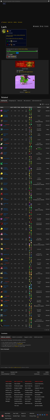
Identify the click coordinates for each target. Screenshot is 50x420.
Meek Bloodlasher (6, 199)
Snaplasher (5, 278)
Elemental (20, 22)
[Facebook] (45, 415)
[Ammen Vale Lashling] (1, 111)
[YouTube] (47, 415)
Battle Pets (10, 22)
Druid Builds (37, 394)
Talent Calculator (9, 396)
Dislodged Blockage (39, 121)
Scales (4, 264)
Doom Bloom (6, 158)
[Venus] (1, 320)
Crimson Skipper (5, 153)
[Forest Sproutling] (1, 173)
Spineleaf (5, 282)
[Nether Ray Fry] (1, 204)
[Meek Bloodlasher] (1, 199)
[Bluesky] (42, 415)
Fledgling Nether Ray (5, 168)
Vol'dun (39, 283)
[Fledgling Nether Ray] (1, 168)
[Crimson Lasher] (1, 148)
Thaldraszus (39, 130)
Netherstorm (39, 169)
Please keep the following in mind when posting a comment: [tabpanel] (16, 353)
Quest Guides (17, 392)
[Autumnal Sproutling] (1, 116)
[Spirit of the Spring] (1, 286)
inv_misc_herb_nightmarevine (26, 71)
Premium (23, 416)
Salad (4, 249)
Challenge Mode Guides (18, 401)
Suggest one (27, 92)
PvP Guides (27, 396)
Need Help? (7, 413)
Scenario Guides (18, 399)
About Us (23, 413)
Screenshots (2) (25, 74)
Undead (47, 325)
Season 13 (37, 385)
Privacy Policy (33, 416)
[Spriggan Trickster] (1, 291)
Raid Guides (8, 394)
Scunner (39, 326)
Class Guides (9, 383)
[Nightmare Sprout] (1, 219)
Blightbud (5, 121)
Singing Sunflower (5, 273)
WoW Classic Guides (29, 381)
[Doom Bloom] (1, 158)
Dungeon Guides (18, 388)
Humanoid (48, 291)
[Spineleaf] (1, 282)
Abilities (15, 22)
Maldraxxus (39, 301)
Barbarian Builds (39, 392)
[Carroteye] (1, 144)
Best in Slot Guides (29, 385)
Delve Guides (9, 385)
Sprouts (5, 297)
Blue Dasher (6, 129)
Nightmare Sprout (5, 219)
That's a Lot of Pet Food (39, 321)
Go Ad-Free (46, 374)
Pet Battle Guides (18, 396)
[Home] (2, 416)
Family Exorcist (39, 292)
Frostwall (37, 144)
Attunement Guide (29, 383)
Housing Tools (14, 372)
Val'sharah (39, 219)
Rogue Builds (38, 401)
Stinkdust (5, 301)
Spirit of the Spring (5, 286)
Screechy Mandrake (5, 268)
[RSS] (38, 417)
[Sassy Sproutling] (1, 259)
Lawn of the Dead (39, 273)
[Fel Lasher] (1, 163)
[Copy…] (41, 104)
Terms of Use (8, 418)
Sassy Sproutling (5, 260)
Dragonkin (48, 244)
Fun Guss (5, 178)
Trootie (5, 315)
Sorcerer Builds (38, 403)
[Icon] (3, 31)
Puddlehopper (6, 239)
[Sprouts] (1, 297)
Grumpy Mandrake (5, 189)
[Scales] (1, 263)
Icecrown (39, 125)
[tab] (4, 100)
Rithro (4, 244)
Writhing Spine (6, 325)
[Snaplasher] (1, 278)
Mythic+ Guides (9, 390)
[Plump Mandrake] (1, 234)
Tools (38, 372)
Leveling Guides (9, 388)
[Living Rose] (1, 194)
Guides (47, 372)
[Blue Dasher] (1, 129)
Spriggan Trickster (5, 291)
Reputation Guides (18, 394)
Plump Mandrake (5, 234)
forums (16, 346)
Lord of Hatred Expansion (40, 383)
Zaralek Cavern (39, 239)
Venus (4, 320)
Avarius (39, 135)
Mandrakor (39, 159)
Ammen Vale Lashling (22, 49)
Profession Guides (9, 392)
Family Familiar (39, 224)
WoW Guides (9, 381)
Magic (48, 254)
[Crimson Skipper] (1, 153)
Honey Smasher (39, 153)
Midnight (8, 401)
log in (12, 367)
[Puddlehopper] (1, 239)
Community (37, 374)
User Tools (15, 413)
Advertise (32, 413)
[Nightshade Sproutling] (1, 229)
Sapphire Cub (6, 254)
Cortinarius (39, 179)
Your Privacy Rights (8, 416)
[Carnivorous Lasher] (1, 139)
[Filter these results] (43, 104)
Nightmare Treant (5, 224)
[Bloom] (1, 125)
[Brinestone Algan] (1, 134)
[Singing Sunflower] (1, 273)
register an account (17, 367)
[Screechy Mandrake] (1, 268)
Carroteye (5, 144)
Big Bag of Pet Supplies (39, 306)
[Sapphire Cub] (1, 254)
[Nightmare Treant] (1, 224)
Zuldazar (39, 264)
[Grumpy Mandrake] (1, 189)
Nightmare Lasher (5, 214)
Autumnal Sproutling (5, 116)
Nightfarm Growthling (5, 209)
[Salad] (1, 249)
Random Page (16, 416)
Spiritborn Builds (39, 405)
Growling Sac (39, 148)
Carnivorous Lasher (6, 139)
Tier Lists (8, 399)
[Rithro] (1, 244)
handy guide (20, 343)
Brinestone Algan (5, 134)
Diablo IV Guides (39, 381)
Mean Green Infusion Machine (39, 244)
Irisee (39, 111)
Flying (48, 129)
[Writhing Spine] (1, 325)
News (2, 372)
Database (5, 22)
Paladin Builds (38, 399)
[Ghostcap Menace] (1, 184)
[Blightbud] (1, 121)
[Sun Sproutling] (1, 305)
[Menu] (1, 1)
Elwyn (39, 316)
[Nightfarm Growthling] (1, 209)
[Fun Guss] (1, 178)
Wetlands (39, 311)
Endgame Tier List (39, 388)
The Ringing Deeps (36, 184)
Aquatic (47, 239)
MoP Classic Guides (18, 381)
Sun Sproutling (5, 305)
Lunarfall (40, 144)
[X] (40, 415)
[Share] (48, 1)
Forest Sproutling (5, 173)
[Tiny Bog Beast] (1, 310)
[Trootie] (1, 315)
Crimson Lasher (5, 148)
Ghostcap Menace (5, 184)
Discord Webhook (5, 374)
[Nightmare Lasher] (1, 214)
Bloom (4, 125)
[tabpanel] (25, 216)
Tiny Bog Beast (5, 310)
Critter (47, 263)
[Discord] (38, 415)
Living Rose (5, 194)
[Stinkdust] (1, 301)
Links (47, 26)
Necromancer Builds (39, 396)
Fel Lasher (5, 163)
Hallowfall (42, 184)
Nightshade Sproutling (5, 229)
